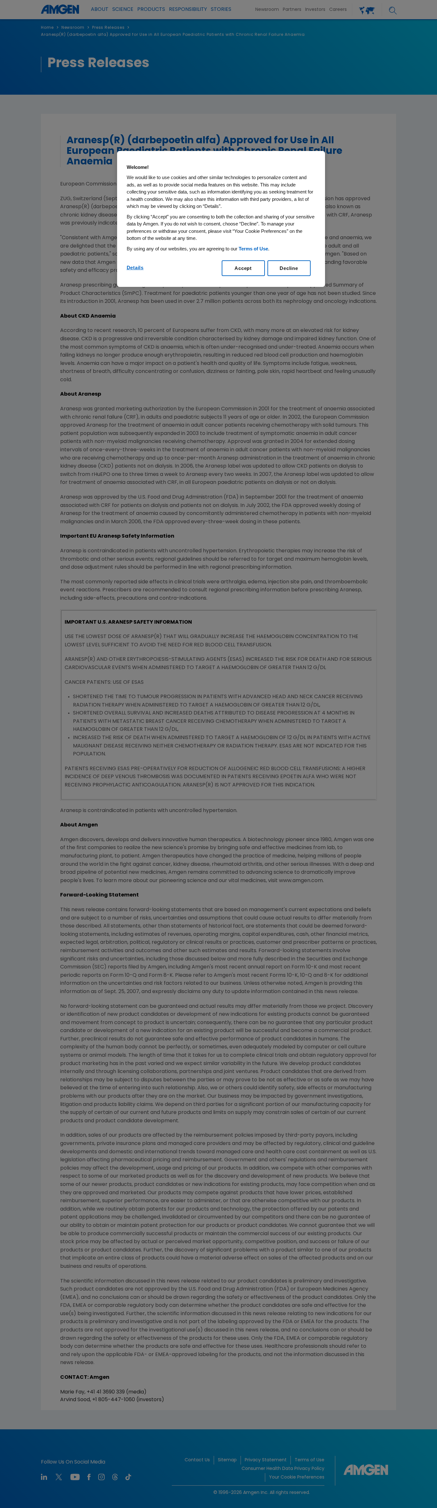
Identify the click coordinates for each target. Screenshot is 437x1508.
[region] (221, 219)
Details (135, 267)
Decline (289, 268)
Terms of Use (253, 248)
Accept (243, 268)
